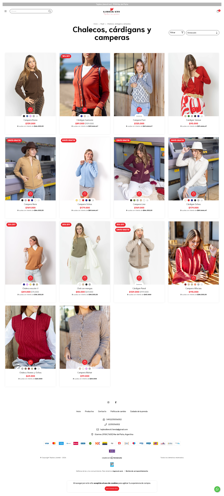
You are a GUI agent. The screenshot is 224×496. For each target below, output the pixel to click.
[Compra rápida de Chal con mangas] (84, 278)
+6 (201, 200)
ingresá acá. (118, 471)
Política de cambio (118, 411)
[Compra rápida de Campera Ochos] (84, 194)
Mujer (102, 24)
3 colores (139, 284)
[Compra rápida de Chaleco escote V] (30, 278)
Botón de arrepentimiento (137, 471)
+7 (38, 200)
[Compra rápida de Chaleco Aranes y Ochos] (30, 362)
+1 (88, 116)
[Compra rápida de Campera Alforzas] (193, 278)
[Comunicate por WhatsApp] (217, 489)
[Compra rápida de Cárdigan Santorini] (84, 109)
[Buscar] (50, 11)
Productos (89, 411)
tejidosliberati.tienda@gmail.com (114, 429)
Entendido (112, 489)
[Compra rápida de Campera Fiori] (139, 109)
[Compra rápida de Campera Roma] (30, 109)
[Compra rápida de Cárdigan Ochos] (193, 194)
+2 (36, 116)
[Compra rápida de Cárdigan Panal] (139, 278)
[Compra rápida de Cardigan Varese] (193, 109)
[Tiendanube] (112, 458)
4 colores (139, 116)
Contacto (102, 411)
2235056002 (114, 424)
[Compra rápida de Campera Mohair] (84, 362)
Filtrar (172, 33)
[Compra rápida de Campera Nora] (30, 194)
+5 (92, 200)
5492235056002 (114, 419)
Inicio (96, 24)
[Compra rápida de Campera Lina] (139, 194)
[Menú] (6, 11)
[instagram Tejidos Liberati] (108, 402)
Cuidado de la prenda (139, 411)
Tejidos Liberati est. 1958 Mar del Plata (112, 4)
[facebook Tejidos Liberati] (115, 402)
